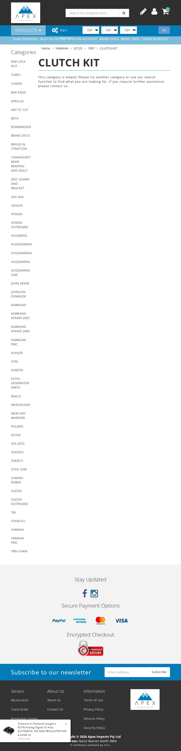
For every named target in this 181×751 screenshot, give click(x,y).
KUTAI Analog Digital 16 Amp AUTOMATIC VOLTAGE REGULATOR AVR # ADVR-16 (42, 731)
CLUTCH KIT (108, 48)
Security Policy (94, 728)
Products (27, 30)
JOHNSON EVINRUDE (18, 294)
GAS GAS (17, 197)
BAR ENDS (18, 92)
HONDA (16, 214)
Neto (107, 745)
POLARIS (17, 426)
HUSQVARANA (21, 253)
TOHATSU (18, 521)
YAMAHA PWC (17, 540)
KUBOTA (17, 370)
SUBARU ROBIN (17, 480)
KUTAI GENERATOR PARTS (20, 382)
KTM (14, 361)
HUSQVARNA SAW (20, 272)
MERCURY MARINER (18, 415)
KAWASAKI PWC (18, 342)
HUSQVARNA (20, 262)
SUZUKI (16, 491)
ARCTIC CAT (19, 110)
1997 (91, 48)
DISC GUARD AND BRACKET (20, 183)
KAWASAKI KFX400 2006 (20, 329)
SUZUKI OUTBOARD (19, 501)
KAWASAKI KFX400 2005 (20, 315)
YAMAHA (17, 529)
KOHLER (17, 353)
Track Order (20, 709)
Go (164, 30)
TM (13, 512)
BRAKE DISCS (20, 135)
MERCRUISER (20, 405)
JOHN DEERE (20, 283)
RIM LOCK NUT (18, 63)
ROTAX (16, 435)
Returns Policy (94, 718)
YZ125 (78, 48)
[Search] (124, 13)
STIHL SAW (19, 469)
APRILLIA (17, 101)
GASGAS (17, 205)
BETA (15, 118)
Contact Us (55, 709)
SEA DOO (18, 443)
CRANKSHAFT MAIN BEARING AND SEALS (21, 164)
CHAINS (16, 83)
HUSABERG (19, 235)
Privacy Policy (93, 709)
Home (45, 48)
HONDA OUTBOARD (19, 224)
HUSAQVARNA (21, 244)
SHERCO (17, 461)
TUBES (16, 75)
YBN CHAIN (19, 551)
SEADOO (17, 452)
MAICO (16, 396)
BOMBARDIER (21, 127)
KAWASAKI (18, 305)
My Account (19, 700)
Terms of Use (93, 700)
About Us (54, 700)
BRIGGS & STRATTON (19, 146)
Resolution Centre (24, 718)
